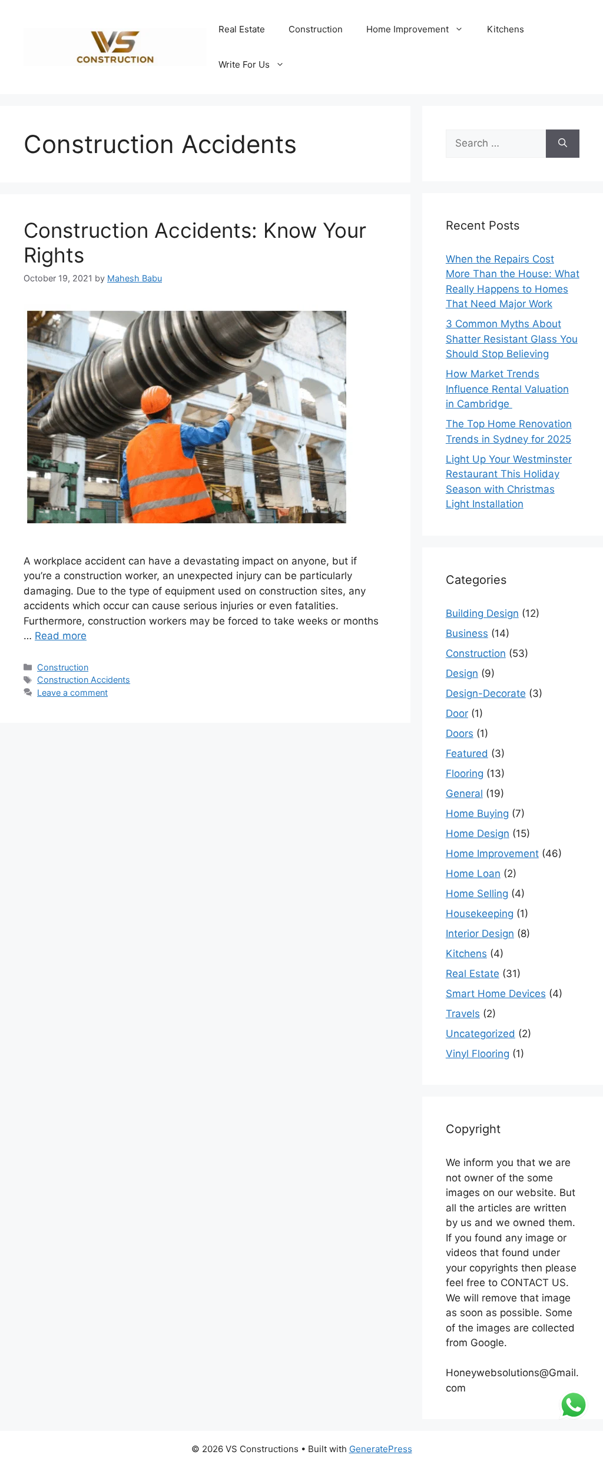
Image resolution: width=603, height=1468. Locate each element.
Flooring (464, 773)
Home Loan (473, 873)
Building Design (482, 613)
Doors (459, 733)
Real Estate (241, 29)
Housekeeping (479, 913)
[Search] (562, 143)
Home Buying (477, 813)
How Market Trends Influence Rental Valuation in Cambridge (507, 389)
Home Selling (477, 893)
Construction (316, 29)
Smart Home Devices (496, 993)
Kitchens (505, 29)
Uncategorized (480, 1033)
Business (467, 633)
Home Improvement (407, 29)
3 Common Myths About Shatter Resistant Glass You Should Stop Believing (512, 339)
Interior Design (480, 933)
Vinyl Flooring (477, 1054)
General (464, 793)
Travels (463, 1013)
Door (457, 713)
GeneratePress (380, 1448)
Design (462, 673)
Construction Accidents (83, 680)
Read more (61, 636)
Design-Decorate (486, 693)
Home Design (477, 833)
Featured (467, 753)
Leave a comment (72, 692)
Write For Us (244, 64)
